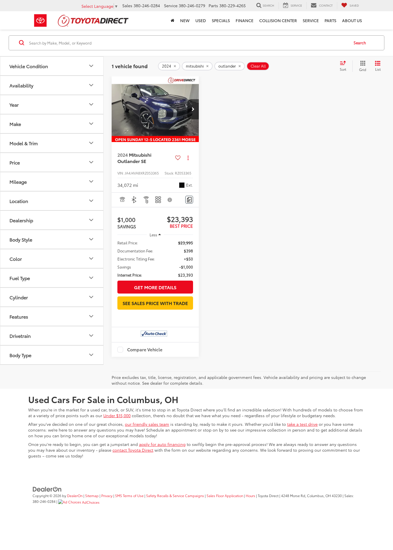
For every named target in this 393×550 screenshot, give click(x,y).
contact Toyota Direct (132, 450)
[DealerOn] (47, 488)
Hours (250, 495)
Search (360, 42)
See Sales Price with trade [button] (155, 303)
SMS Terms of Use (129, 495)
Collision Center (278, 20)
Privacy (106, 495)
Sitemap (92, 495)
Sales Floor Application (225, 495)
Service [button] (311, 20)
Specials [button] (221, 20)
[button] (193, 109)
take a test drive (302, 424)
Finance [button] (244, 20)
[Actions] (188, 158)
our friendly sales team (147, 424)
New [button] (185, 20)
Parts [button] (330, 20)
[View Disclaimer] (170, 200)
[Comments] (189, 200)
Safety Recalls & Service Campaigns (175, 495)
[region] (155, 259)
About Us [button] (352, 20)
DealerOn (75, 495)
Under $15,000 (117, 415)
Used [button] (200, 20)
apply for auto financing (162, 444)
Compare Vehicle (145, 349)
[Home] (172, 20)
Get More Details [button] (155, 287)
